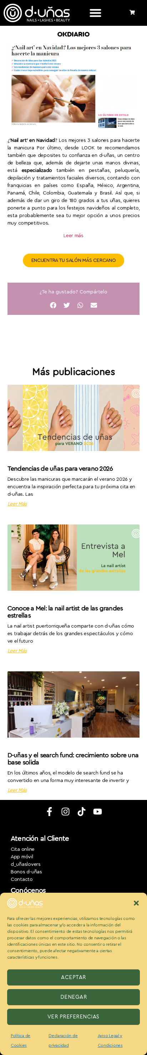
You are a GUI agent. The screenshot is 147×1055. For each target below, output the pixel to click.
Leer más (73, 235)
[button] (136, 903)
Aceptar (73, 977)
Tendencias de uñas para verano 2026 (60, 468)
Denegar (73, 997)
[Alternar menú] (95, 12)
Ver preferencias (73, 1017)
